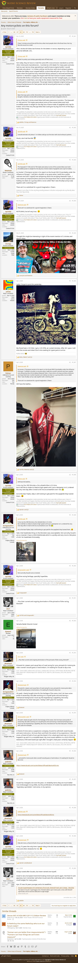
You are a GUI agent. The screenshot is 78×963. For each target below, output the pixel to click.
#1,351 (74, 598)
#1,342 (74, 127)
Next (37, 32)
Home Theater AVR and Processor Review (25, 918)
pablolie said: (21, 812)
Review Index (30, 8)
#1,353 (74, 653)
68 (20, 32)
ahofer (70, 933)
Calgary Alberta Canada (9, 541)
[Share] (70, 36)
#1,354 (74, 681)
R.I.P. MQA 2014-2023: (30, 117)
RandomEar (10, 939)
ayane (4, 29)
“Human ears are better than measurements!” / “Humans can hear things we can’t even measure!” (26, 934)
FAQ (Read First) (8, 8)
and (25, 275)
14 (8, 940)
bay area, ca (10, 775)
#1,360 (74, 868)
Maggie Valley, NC (9, 676)
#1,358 (74, 807)
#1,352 (74, 620)
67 (17, 32)
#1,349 (74, 515)
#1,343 (74, 160)
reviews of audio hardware (37, 16)
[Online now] (8, 289)
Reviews (20, 8)
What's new (51, 8)
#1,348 (74, 475)
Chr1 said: (21, 657)
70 (27, 32)
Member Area (27, 928)
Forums (41, 8)
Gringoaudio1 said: (23, 570)
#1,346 (74, 281)
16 (13, 940)
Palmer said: (21, 479)
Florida (12, 384)
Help (72, 956)
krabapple (69, 925)
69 (23, 32)
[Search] (75, 8)
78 (33, 32)
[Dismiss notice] (75, 16)
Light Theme (7, 956)
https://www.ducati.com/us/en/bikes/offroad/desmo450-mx (37, 765)
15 (10, 940)
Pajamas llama (68, 917)
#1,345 (74, 233)
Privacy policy (65, 956)
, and (27, 122)
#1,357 (74, 779)
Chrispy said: (21, 40)
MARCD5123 (10, 917)
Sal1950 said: (21, 131)
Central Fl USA (10, 64)
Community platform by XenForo (28, 959)
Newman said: (22, 205)
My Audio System (61, 115)
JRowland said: (22, 685)
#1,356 (74, 751)
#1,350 (74, 566)
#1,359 (74, 836)
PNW (12, 255)
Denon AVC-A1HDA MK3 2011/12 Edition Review (26, 915)
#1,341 (74, 36)
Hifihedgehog (11, 928)
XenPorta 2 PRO (31, 961)
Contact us (45, 956)
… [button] (11, 32)
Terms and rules (55, 956)
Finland (12, 300)
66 (14, 32)
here (26, 18)
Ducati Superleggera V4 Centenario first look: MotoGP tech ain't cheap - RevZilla (46, 888)
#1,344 (74, 201)
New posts (4, 11)
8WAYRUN (48, 961)
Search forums (13, 11)
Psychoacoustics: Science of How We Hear (34, 939)
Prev (4, 32)
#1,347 (74, 362)
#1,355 (74, 713)
